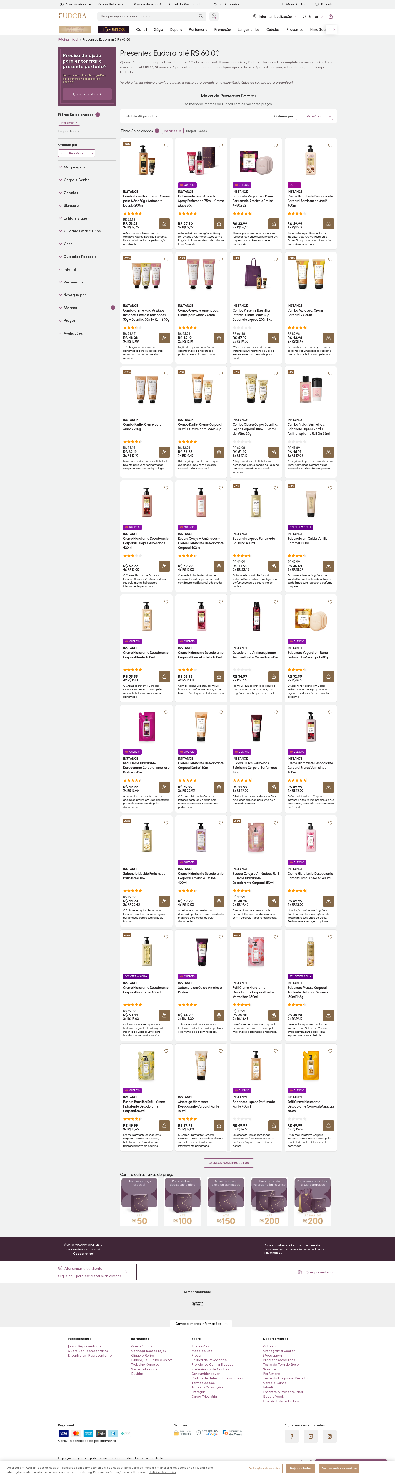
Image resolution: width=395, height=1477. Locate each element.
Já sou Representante (85, 1346)
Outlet (141, 29)
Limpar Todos (196, 131)
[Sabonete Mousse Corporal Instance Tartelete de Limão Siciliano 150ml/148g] (310, 951)
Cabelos (273, 29)
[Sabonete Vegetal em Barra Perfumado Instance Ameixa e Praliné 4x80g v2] (256, 160)
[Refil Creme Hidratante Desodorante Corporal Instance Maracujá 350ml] (310, 1065)
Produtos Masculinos (279, 1360)
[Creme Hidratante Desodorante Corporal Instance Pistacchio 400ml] (146, 951)
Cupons (176, 29)
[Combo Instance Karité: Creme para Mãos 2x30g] (146, 388)
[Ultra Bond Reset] (74, 29)
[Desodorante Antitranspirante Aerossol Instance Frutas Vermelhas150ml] (256, 616)
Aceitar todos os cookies (339, 1468)
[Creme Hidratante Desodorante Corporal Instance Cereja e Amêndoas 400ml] (146, 502)
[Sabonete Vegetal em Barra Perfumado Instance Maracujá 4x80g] (310, 616)
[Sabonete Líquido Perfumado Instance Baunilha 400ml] (256, 502)
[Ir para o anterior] (329, 29)
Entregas (199, 1392)
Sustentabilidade (144, 1369)
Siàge (158, 29)
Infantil (268, 1387)
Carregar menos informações (198, 1324)
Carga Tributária (204, 1396)
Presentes (294, 29)
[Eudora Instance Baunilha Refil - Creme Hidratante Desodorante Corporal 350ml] (146, 1065)
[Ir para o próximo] (334, 29)
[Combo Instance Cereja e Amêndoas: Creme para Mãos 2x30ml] (201, 274)
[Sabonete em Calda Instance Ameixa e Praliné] (201, 951)
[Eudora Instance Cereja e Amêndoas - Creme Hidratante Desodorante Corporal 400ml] (201, 502)
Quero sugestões (85, 94)
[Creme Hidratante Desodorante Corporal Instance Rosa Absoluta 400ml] (201, 616)
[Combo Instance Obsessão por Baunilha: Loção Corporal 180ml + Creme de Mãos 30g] (256, 388)
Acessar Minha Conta (312, 16)
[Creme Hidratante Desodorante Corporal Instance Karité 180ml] (201, 727)
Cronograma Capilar (279, 1351)
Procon (197, 1355)
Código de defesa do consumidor (217, 1378)
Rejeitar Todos (300, 1468)
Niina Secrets (321, 29)
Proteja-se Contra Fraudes (212, 1364)
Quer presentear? (319, 1272)
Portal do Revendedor (185, 4)
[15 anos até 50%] (113, 29)
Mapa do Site (202, 1351)
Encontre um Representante (90, 1355)
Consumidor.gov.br (206, 1374)
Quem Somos (141, 1346)
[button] (166, 145)
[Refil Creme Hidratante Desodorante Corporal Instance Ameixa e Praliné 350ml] (146, 727)
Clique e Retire (142, 1355)
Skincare (269, 1369)
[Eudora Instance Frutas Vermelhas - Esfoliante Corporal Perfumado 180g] (256, 727)
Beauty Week (273, 1396)
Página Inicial (68, 39)
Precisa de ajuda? (147, 4)
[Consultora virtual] (214, 16)
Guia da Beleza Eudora (281, 1401)
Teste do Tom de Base (281, 1364)
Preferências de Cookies (210, 1369)
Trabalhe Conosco (145, 1364)
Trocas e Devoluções (208, 1387)
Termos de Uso (203, 1383)
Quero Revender (226, 4)
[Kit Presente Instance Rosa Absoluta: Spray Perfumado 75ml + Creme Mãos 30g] (201, 160)
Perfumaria (198, 29)
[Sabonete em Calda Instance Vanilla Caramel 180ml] (310, 502)
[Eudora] (72, 16)
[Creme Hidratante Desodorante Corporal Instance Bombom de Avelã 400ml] (310, 160)
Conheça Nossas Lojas (148, 1351)
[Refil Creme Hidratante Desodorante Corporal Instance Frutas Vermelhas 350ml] (256, 951)
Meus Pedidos (297, 4)
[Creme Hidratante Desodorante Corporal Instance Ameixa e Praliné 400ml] (201, 837)
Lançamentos (248, 29)
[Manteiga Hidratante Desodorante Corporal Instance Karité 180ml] (201, 1065)
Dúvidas (137, 1374)
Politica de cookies (162, 1472)
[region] (197, 1469)
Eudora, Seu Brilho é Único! (151, 1360)
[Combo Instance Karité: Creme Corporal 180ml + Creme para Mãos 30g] (201, 388)
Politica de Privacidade (209, 1360)
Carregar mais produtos (228, 1163)
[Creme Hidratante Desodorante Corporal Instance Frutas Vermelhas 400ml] (310, 727)
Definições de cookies (264, 1468)
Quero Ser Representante (88, 1351)
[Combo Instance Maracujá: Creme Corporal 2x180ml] (310, 274)
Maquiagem (272, 1355)
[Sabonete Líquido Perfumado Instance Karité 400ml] (256, 1065)
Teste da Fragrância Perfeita (285, 1378)
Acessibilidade (76, 4)
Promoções (200, 1346)
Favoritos (328, 4)
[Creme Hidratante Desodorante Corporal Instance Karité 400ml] (146, 616)
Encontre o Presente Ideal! (283, 1392)
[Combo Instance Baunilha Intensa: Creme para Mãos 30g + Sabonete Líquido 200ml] (146, 160)
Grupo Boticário (110, 4)
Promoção (222, 29)
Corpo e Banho (275, 1383)
